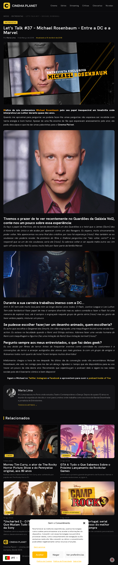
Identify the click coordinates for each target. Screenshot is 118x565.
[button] (84, 523)
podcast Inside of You (100, 378)
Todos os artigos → (27, 405)
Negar (56, 554)
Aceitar (40, 554)
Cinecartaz (97, 5)
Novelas (109, 5)
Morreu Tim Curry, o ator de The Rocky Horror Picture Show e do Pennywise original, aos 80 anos (30, 468)
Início (6, 16)
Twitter (32, 378)
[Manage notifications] (112, 560)
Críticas (85, 5)
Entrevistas (17, 16)
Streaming (74, 5)
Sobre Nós (77, 561)
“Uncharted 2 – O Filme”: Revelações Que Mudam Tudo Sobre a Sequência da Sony (28, 525)
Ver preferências (75, 554)
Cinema (54, 5)
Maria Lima (11, 38)
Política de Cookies (44, 561)
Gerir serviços (39, 547)
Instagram (42, 378)
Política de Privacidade (62, 561)
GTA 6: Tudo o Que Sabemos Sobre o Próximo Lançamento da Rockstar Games (85, 468)
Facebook (55, 378)
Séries (63, 5)
